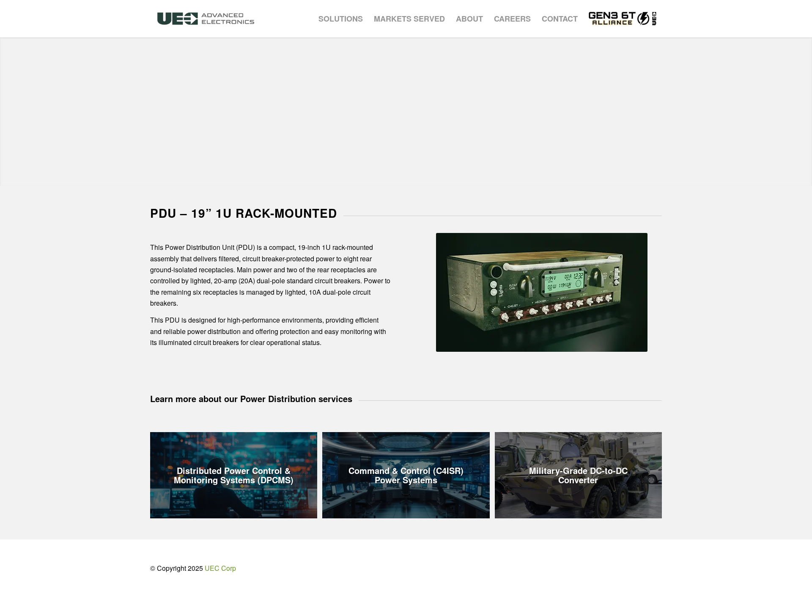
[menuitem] (340, 18)
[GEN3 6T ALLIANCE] (622, 18)
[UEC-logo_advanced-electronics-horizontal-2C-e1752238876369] (205, 18)
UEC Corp (220, 568)
